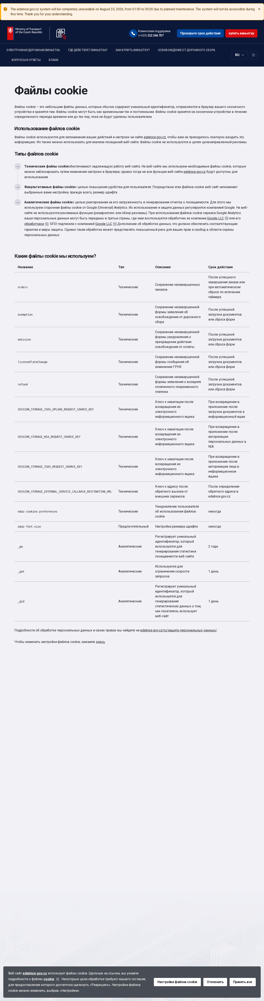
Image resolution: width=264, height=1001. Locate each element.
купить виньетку (241, 33)
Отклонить (215, 982)
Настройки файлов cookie (177, 982)
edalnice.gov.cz (155, 137)
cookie (49, 979)
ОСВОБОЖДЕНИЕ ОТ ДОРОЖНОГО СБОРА (186, 50)
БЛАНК (53, 60)
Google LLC (215, 218)
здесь (100, 642)
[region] (132, 441)
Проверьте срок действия (200, 33)
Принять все (242, 982)
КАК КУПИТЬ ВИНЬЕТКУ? (133, 50)
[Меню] (253, 55)
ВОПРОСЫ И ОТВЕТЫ (26, 60)
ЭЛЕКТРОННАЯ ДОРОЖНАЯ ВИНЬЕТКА (33, 50)
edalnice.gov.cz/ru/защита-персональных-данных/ (178, 630)
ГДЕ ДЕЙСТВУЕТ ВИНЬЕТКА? (87, 50)
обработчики (34, 224)
